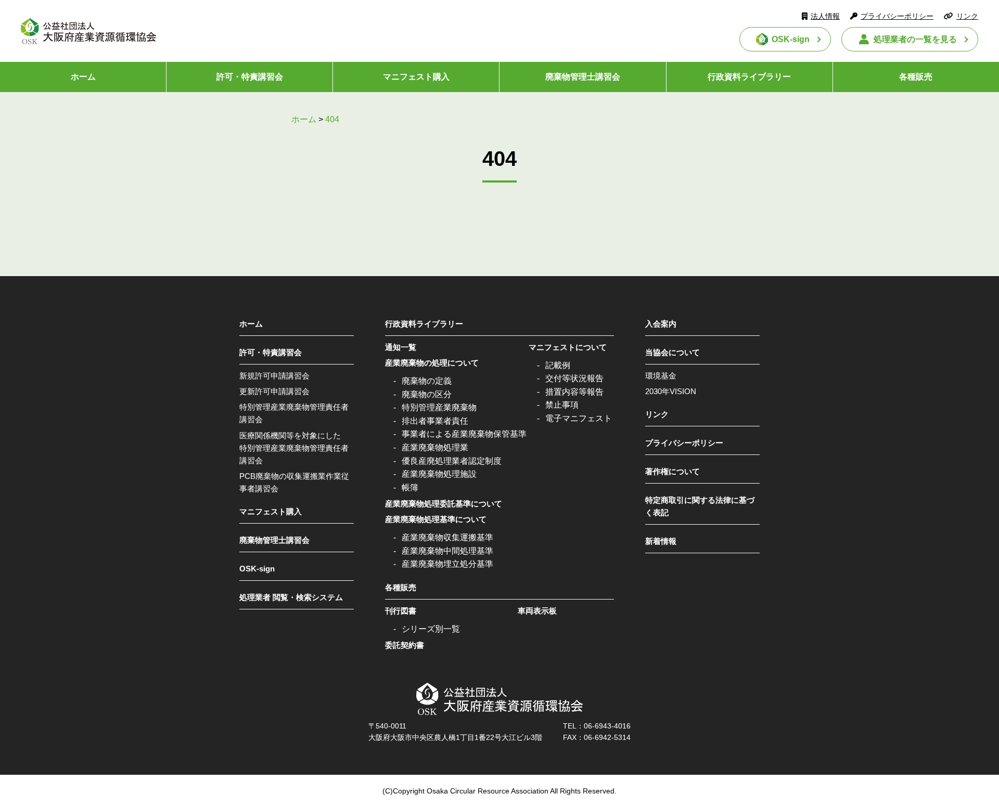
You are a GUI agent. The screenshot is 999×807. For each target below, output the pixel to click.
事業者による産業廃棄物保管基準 (464, 433)
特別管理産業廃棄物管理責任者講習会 (294, 413)
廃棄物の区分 (427, 394)
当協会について (672, 352)
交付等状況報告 (574, 378)
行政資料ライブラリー (749, 76)
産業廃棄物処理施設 (439, 474)
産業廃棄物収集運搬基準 (447, 537)
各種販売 (915, 76)
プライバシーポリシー (897, 16)
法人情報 (825, 16)
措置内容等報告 (574, 391)
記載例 (557, 365)
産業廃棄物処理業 (435, 447)
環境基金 (660, 375)
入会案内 (660, 323)
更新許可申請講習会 (274, 391)
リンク (967, 16)
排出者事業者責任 (435, 420)
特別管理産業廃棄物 (439, 407)
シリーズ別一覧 (431, 628)
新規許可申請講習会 (274, 375)
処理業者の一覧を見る (915, 39)
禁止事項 (562, 404)
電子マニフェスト (578, 418)
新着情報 (660, 541)
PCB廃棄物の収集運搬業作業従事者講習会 (294, 482)
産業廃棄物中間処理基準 (447, 550)
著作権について (672, 471)
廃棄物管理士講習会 (582, 76)
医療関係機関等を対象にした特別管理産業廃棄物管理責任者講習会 (294, 448)
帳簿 (410, 487)
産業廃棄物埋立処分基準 (447, 563)
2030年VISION (670, 391)
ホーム (83, 76)
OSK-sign (791, 39)
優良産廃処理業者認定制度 (452, 461)
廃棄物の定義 (427, 380)
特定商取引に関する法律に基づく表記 (699, 506)
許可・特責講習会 (249, 76)
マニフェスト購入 (416, 76)
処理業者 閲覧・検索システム (291, 597)
